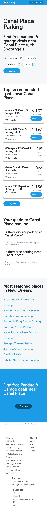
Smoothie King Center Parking (22, 321)
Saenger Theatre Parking (18, 343)
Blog (31, 444)
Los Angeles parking (14, 451)
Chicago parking (12, 448)
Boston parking (12, 457)
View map (12, 204)
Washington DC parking (15, 460)
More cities (10, 473)
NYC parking (11, 441)
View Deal (36, 119)
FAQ (15, 493)
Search (12, 71)
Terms (32, 451)
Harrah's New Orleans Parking (21, 310)
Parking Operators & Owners (23, 485)
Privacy (33, 448)
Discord (16, 496)
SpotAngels (8, 424)
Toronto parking (12, 467)
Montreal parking (13, 470)
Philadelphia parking (14, 454)
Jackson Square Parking (18, 349)
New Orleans (17, 424)
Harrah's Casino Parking (18, 316)
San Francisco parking (15, 444)
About (32, 441)
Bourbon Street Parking (17, 327)
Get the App (36, 2)
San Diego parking (13, 464)
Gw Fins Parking (13, 354)
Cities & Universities (20, 481)
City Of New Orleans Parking (21, 360)
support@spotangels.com (23, 499)
